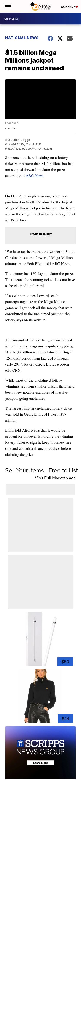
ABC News (34, 175)
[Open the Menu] (7, 6)
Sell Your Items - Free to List (41, 470)
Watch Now (68, 6)
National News (22, 38)
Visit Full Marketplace (55, 478)
